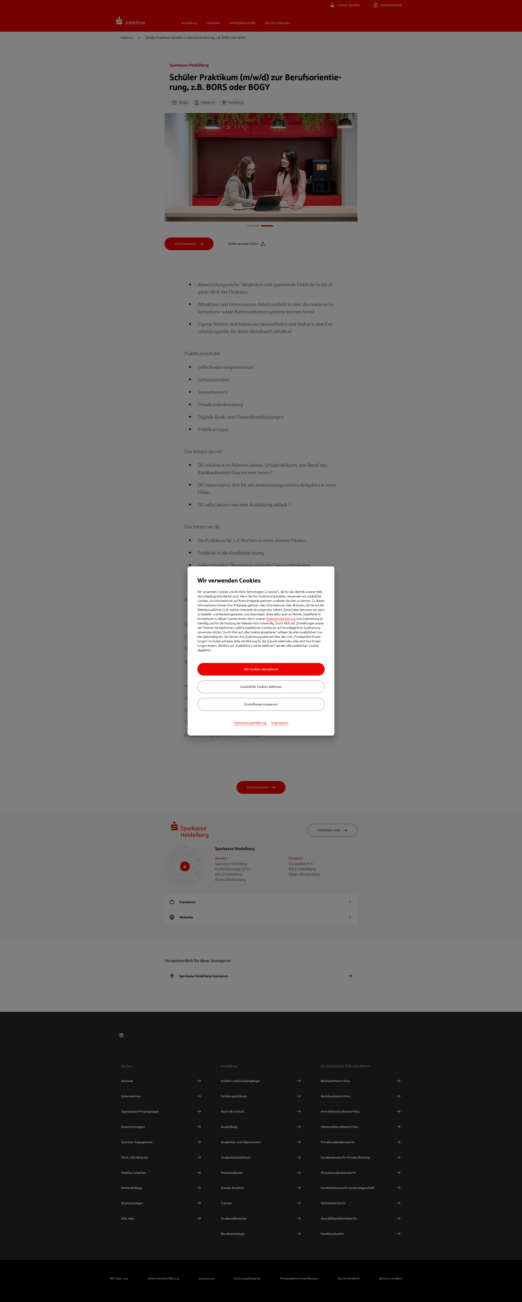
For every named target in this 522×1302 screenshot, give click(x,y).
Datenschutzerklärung (280, 618)
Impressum (279, 723)
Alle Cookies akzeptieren (261, 669)
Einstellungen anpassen (261, 704)
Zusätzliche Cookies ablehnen (261, 686)
